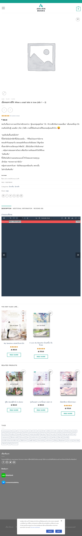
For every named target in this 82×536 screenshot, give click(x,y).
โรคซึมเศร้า (4, 444)
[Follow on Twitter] (10, 462)
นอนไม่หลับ (74, 431)
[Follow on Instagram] (7, 462)
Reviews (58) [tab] (38, 208)
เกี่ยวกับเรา (10, 527)
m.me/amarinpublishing (12, 482)
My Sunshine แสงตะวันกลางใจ (14, 343)
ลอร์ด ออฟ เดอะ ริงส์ (67, 434)
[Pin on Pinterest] (17, 195)
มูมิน (48, 434)
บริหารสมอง (25, 434)
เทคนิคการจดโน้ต (40, 440)
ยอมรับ (58, 531)
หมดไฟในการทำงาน (35, 437)
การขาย (29, 431)
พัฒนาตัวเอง (42, 434)
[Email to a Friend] (14, 195)
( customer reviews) (15, 116)
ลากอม (74, 434)
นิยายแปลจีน (19, 434)
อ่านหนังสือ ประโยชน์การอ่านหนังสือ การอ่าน (10, 440)
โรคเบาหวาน (15, 444)
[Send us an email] (14, 462)
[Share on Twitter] (10, 195)
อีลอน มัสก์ (60, 437)
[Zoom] (4, 93)
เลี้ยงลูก (55, 440)
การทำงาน (35, 431)
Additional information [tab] (22, 208)
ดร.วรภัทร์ (64, 431)
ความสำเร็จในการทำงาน (49, 431)
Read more (14, 355)
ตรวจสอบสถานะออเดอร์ (67, 527)
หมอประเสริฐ (43, 437)
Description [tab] (6, 208)
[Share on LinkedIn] (21, 195)
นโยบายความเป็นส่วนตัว (35, 527)
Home (3, 99)
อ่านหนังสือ (66, 437)
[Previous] (1, 395)
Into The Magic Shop (22, 431)
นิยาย (7, 434)
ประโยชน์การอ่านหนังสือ (34, 434)
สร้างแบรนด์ (22, 437)
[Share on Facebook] (7, 195)
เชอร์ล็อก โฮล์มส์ (32, 440)
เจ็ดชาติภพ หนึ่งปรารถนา (68, 402)
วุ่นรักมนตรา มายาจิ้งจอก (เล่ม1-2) (41, 402)
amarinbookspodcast (6, 431)
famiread (14, 431)
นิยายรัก (8, 99)
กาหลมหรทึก (40, 431)
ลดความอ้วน (53, 434)
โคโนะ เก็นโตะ (76, 440)
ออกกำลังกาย (54, 437)
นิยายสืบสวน (12, 434)
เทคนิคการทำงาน (49, 440)
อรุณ (7, 191)
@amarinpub (9, 475)
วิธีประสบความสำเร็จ (14, 437)
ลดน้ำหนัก (59, 434)
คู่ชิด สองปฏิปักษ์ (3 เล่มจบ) (14, 402)
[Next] (80, 395)
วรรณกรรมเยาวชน (5, 437)
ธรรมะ (69, 431)
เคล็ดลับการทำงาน (23, 440)
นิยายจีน (13, 99)
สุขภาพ (28, 437)
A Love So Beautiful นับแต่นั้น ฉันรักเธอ (41, 344)
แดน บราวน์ (69, 440)
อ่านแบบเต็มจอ (7, 214)
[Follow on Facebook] (3, 462)
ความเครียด (58, 431)
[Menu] (3, 7)
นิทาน (3, 434)
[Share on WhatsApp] (3, 195)
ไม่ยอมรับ (50, 531)
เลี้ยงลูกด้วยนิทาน (62, 440)
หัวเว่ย (48, 437)
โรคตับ (9, 444)
